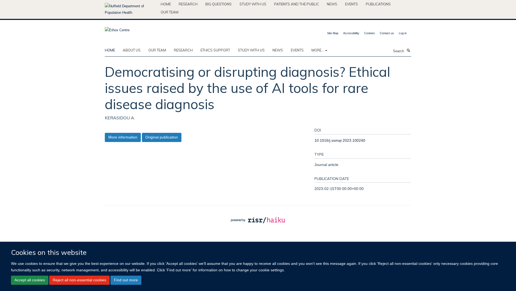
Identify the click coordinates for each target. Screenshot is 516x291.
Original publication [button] (161, 137)
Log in (403, 33)
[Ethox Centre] (117, 28)
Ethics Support (215, 50)
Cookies (369, 33)
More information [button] (122, 137)
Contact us (387, 33)
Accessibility (351, 33)
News (332, 4)
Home (166, 4)
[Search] (408, 51)
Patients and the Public (296, 4)
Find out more (126, 280)
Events (351, 4)
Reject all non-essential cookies (79, 280)
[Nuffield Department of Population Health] (131, 9)
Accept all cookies (30, 280)
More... (318, 50)
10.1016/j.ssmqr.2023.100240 (339, 140)
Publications (378, 4)
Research (188, 4)
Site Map (332, 33)
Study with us (252, 4)
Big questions (218, 4)
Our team (169, 12)
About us (132, 50)
